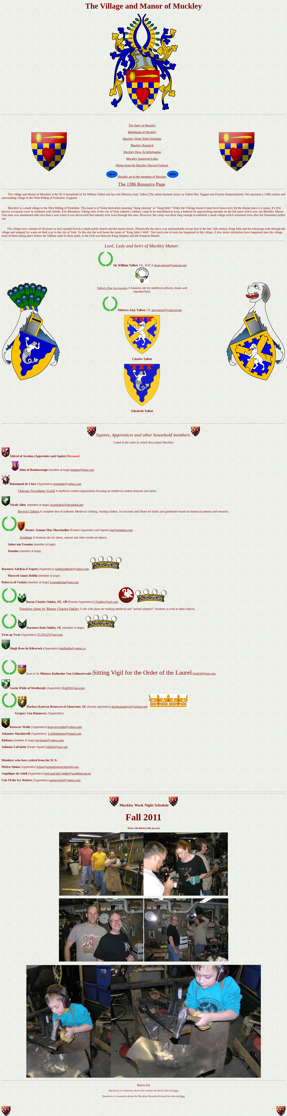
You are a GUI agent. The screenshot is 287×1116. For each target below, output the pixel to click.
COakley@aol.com (106, 601)
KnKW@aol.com (204, 673)
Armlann (26, 537)
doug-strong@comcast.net (170, 265)
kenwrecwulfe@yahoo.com (65, 727)
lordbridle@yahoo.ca (73, 648)
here (176, 1090)
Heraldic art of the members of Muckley (142, 176)
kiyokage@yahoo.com (50, 740)
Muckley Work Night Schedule (142, 138)
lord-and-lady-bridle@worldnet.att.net (67, 773)
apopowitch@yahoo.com (64, 780)
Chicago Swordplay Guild (36, 491)
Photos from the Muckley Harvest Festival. (142, 165)
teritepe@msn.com (82, 469)
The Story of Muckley (142, 125)
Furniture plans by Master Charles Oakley (49, 609)
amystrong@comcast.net (167, 310)
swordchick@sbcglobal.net (66, 504)
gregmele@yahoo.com (67, 484)
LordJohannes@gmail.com (64, 733)
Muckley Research (142, 145)
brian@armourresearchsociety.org (57, 767)
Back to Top (143, 1084)
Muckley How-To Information (142, 152)
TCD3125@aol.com (50, 634)
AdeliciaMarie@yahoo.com (72, 569)
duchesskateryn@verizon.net (129, 706)
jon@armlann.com (121, 530)
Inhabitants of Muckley (142, 132)
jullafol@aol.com (57, 747)
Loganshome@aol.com (64, 582)
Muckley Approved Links (142, 158)
